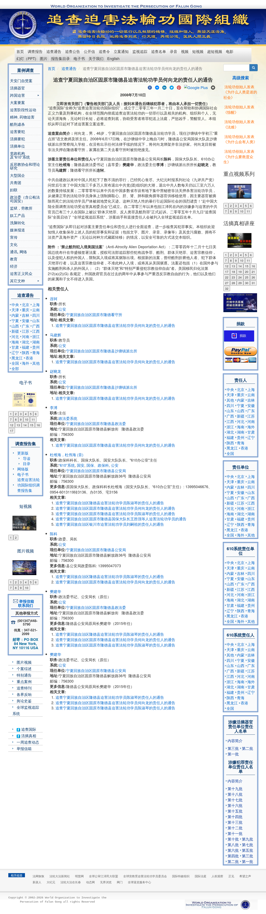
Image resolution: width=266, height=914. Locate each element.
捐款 (243, 335)
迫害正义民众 (21, 273)
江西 (36, 331)
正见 (231, 876)
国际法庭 (200, 876)
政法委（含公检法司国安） (25, 198)
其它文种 (17, 281)
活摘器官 (17, 87)
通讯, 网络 (18, 251)
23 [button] (233, 277)
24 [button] (240, 277)
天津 (15, 309)
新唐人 (37, 882)
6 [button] (36, 414)
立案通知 (121, 51)
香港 (29, 357)
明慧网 (79, 876)
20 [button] (246, 272)
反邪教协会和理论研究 (25, 166)
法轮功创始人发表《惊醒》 (238, 109)
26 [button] (253, 277)
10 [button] (26, 419)
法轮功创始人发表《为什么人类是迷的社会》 (240, 92)
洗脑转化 (17, 222)
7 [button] (11, 419)
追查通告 (53, 51)
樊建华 (55, 591)
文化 (13, 244)
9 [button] (21, 419)
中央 (15, 304)
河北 (15, 336)
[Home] (23, 24)
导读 (26, 458)
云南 (36, 309)
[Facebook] (150, 87)
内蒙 (15, 315)
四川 (36, 315)
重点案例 (24, 681)
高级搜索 (240, 78)
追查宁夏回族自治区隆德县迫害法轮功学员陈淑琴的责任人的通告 (109, 502)
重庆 (25, 309)
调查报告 (35, 51)
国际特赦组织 (181, 876)
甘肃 (15, 347)
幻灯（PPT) (26, 58)
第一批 (233, 753)
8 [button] (16, 419)
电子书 (79, 58)
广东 (25, 326)
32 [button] (226, 288)
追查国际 (28, 729)
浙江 (36, 336)
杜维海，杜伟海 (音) (66, 454)
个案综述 (24, 668)
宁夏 (15, 320)
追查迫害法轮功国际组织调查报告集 (28, 485)
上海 (36, 304)
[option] (25, 397)
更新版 (22, 453)
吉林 (25, 315)
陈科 (53, 533)
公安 (62, 309)
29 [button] (240, 283)
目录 (26, 463)
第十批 (233, 839)
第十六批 (235, 805)
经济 (13, 266)
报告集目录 (60, 58)
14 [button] (25, 425)
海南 (15, 342)
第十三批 (235, 822)
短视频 (197, 51)
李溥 (53, 407)
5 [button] (31, 414)
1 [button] (11, 414)
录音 (173, 51)
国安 (80, 465)
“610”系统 (67, 465)
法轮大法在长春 (70, 882)
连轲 (53, 298)
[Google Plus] (196, 87)
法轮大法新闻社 (59, 876)
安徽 (25, 320)
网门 (120, 882)
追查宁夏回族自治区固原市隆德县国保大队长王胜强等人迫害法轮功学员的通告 (120, 518)
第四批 (233, 855)
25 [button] (246, 277)
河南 (25, 336)
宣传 (13, 237)
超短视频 (214, 51)
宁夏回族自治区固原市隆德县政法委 (96, 423)
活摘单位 (17, 146)
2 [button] (16, 414)
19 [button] (240, 272)
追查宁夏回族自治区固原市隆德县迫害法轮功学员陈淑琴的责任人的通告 (115, 513)
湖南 (36, 342)
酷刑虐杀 (17, 124)
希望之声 (245, 876)
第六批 (233, 850)
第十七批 (235, 799)
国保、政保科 (97, 465)
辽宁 (15, 352)
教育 (13, 258)
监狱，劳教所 (21, 208)
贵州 (36, 347)
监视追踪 (139, 51)
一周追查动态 (28, 742)
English (113, 58)
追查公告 (72, 51)
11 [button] (33, 419)
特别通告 (24, 675)
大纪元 (51, 882)
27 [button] (226, 283)
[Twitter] (172, 87)
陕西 (25, 352)
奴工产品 (17, 215)
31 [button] (253, 283)
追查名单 (158, 51)
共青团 (15, 182)
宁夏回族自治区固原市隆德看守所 (94, 314)
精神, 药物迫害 (22, 117)
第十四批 (235, 816)
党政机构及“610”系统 (20, 155)
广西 (36, 326)
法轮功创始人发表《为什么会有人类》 (240, 139)
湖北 (25, 342)
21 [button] (253, 272)
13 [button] (18, 425)
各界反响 (24, 694)
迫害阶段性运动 (23, 109)
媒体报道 (17, 229)
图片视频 (24, 662)
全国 (15, 363)
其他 (36, 363)
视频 (184, 51)
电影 (229, 51)
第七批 (247, 844)
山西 (15, 326)
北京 (25, 304)
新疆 (15, 331)
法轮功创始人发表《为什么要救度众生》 (238, 156)
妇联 (13, 189)
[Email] (213, 87)
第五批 (247, 850)
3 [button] (21, 414)
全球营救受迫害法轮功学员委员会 (145, 876)
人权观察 (217, 876)
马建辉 (55, 334)
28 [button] (233, 283)
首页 (20, 51)
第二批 (247, 748)
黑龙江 (17, 357)
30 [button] (246, 283)
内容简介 (235, 740)
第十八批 (235, 794)
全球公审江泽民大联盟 (103, 876)
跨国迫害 (17, 95)
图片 (43, 58)
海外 (25, 363)
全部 (15, 368)
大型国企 (17, 175)
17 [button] (11, 431)
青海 (36, 352)
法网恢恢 (38, 876)
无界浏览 (106, 882)
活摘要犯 (17, 138)
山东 (36, 320)
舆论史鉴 (24, 700)
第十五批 (235, 811)
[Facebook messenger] (157, 87)
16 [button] (38, 425)
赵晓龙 (55, 371)
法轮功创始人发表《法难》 (238, 124)
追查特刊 (24, 687)
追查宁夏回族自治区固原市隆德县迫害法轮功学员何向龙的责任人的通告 (115, 325)
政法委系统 (68, 418)
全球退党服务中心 (139, 882)
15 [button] (31, 425)
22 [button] (226, 277)
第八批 (233, 844)
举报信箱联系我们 (25, 603)
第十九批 (235, 788)
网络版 (22, 469)
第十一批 (235, 833)
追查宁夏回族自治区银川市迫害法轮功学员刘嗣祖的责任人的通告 (109, 524)
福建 (25, 347)
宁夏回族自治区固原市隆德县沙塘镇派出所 (101, 350)
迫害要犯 (17, 131)
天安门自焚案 (21, 80)
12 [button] (11, 425)
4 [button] (26, 414)
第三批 (233, 748)
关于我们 (96, 58)
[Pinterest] (179, 87)
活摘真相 (28, 735)
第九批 (247, 839)
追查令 (104, 51)
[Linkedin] (164, 87)
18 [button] (233, 272)
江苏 (25, 331)
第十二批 (235, 827)
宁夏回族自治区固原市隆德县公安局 (96, 470)
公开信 (89, 51)
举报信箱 (24, 748)
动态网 (90, 882)
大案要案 (17, 102)
